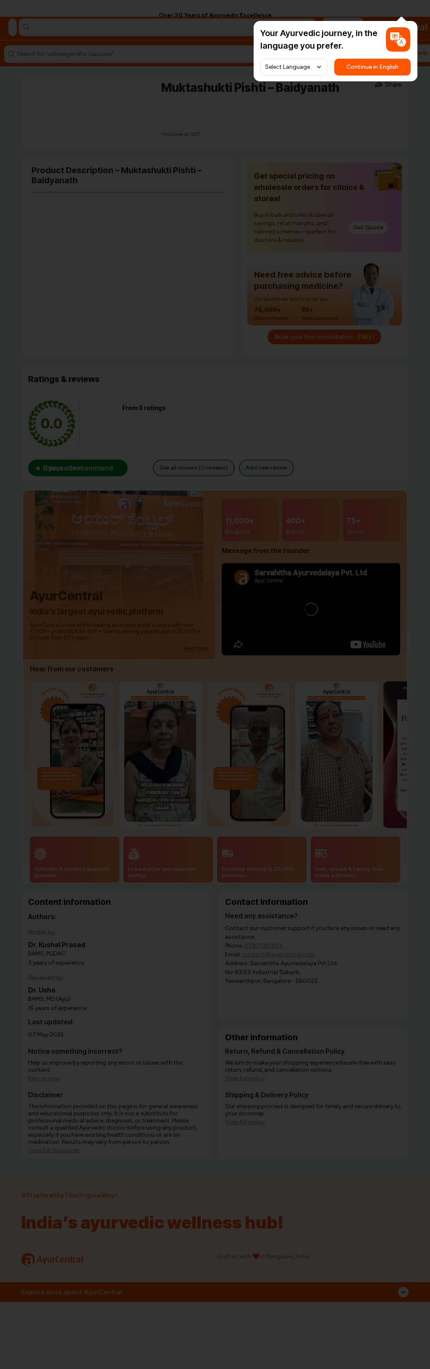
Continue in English (372, 66)
